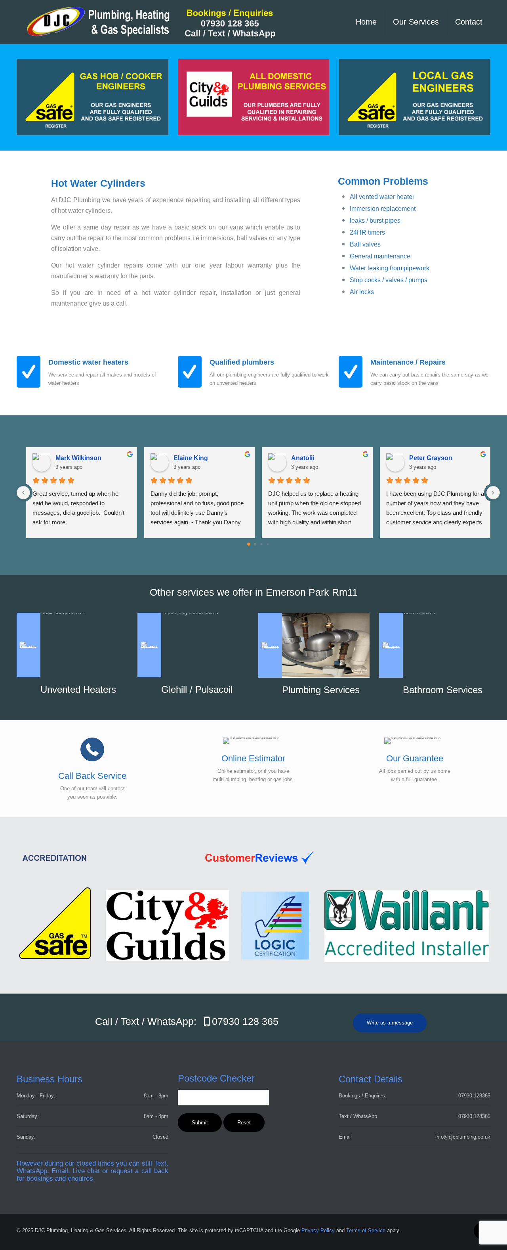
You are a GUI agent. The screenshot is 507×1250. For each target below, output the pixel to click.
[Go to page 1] (255, 544)
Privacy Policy (318, 1230)
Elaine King (190, 458)
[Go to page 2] (261, 544)
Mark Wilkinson (78, 458)
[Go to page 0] (248, 544)
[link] (414, 97)
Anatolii (302, 458)
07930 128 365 (245, 1021)
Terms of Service (365, 1230)
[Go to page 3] (268, 544)
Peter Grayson (430, 458)
